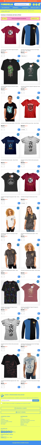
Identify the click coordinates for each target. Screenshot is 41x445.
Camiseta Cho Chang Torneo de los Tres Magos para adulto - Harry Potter (30, 344)
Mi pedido (3, 419)
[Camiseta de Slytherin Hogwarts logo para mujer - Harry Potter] (30, 72)
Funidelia (2, 10)
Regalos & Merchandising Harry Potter (20, 10)
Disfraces (15, 7)
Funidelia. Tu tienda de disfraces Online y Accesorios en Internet (7, 4)
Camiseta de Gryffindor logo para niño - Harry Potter (10, 381)
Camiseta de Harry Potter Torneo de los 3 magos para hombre (30, 381)
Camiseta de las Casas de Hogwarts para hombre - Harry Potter (9, 308)
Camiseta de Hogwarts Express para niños (29, 196)
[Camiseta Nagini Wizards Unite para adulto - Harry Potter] (10, 72)
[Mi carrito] (39, 4)
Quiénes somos (23, 425)
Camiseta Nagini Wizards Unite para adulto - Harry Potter (10, 87)
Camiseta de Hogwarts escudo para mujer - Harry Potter (9, 234)
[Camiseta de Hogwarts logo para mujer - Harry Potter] (10, 182)
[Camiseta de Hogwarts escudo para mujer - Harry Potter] (10, 219)
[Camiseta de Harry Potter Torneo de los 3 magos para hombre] (30, 366)
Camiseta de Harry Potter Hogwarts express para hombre (9, 50)
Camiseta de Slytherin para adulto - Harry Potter (30, 270)
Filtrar (5, 18)
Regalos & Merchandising (9, 10)
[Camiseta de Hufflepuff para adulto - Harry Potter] (10, 256)
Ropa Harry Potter (31, 10)
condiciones (18, 403)
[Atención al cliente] (36, 4)
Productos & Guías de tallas (6, 421)
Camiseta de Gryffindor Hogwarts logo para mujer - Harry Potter (29, 308)
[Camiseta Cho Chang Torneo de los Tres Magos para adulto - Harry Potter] (30, 329)
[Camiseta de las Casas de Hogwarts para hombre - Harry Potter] (10, 292)
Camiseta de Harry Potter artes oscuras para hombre (29, 160)
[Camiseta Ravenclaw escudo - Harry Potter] (10, 145)
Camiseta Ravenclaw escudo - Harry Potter (9, 159)
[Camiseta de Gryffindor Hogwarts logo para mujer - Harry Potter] (30, 292)
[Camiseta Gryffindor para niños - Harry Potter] (30, 109)
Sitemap (22, 423)
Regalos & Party (35, 7)
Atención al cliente (21, 408)
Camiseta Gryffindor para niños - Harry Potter (30, 123)
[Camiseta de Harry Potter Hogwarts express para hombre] (10, 35)
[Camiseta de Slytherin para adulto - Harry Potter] (30, 256)
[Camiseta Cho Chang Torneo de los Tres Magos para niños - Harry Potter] (30, 35)
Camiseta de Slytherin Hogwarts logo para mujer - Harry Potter (30, 87)
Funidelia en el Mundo (25, 419)
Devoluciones (3, 422)
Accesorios (25, 7)
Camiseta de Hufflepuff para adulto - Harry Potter (9, 271)
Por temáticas (5, 7)
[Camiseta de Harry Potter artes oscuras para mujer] (10, 329)
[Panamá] (2, 432)
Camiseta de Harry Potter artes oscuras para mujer (10, 344)
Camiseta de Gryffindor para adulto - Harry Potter (29, 234)
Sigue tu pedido (21, 412)
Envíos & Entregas (4, 420)
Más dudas (3, 423)
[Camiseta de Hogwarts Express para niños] (30, 182)
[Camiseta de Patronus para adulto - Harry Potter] (10, 109)
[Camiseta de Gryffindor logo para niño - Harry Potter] (10, 366)
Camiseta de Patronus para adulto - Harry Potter (10, 123)
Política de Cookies (24, 422)
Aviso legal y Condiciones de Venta (27, 420)
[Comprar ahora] (19, 56)
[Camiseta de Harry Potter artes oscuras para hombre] (30, 145)
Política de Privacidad (24, 421)
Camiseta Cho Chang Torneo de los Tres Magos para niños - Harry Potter (30, 50)
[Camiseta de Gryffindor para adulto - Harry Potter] (30, 219)
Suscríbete (35, 400)
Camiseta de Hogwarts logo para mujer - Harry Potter (10, 197)
